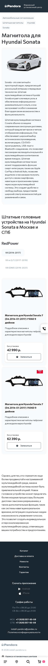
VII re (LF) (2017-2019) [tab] (16, 260)
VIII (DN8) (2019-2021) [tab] (16, 267)
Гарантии (24, 572)
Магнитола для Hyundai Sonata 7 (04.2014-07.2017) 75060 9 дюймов (24, 408)
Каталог (24, 550)
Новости (24, 561)
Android (26, 588)
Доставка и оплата (24, 556)
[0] (39, 661)
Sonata (6, 27)
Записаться (26, 356)
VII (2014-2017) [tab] (13, 252)
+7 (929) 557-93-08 (26, 619)
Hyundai (31, 22)
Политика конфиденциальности (24, 632)
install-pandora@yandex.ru (24, 629)
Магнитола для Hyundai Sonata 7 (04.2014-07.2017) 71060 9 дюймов (24, 319)
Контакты (24, 566)
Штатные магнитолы (13, 22)
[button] (5, 661)
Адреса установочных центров (21, 656)
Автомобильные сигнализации (18, 18)
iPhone (25, 593)
